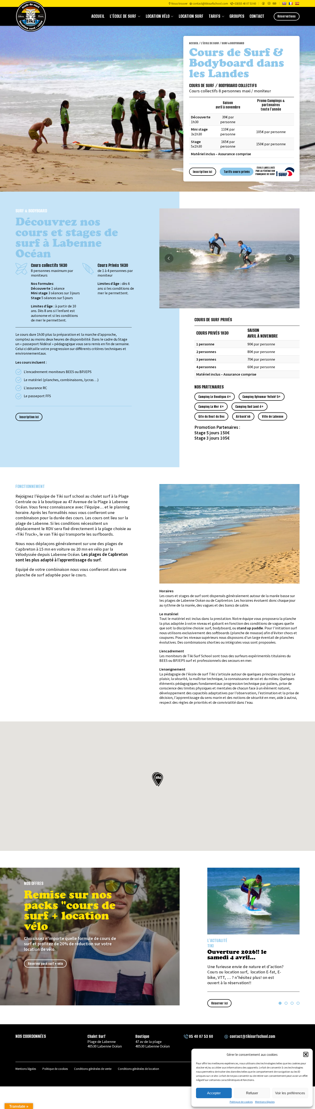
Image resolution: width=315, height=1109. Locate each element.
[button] (305, 1054)
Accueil (97, 16)
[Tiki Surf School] (30, 16)
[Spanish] (297, 3)
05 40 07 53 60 (201, 1036)
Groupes (236, 16)
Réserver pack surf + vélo (45, 963)
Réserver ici (219, 1003)
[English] (284, 3)
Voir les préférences (290, 1093)
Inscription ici (202, 171)
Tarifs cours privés (237, 171)
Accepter (214, 1093)
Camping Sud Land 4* (249, 406)
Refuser (252, 1093)
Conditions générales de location (138, 1069)
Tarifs (214, 16)
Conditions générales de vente (92, 1069)
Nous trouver (179, 3)
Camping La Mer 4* (211, 406)
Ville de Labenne (272, 416)
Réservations (286, 16)
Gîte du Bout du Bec (211, 416)
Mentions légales (265, 1101)
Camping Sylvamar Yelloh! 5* (261, 396)
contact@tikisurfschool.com (210, 3)
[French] (290, 3)
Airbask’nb (243, 416)
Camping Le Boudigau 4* (214, 396)
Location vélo (157, 16)
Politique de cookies (241, 1101)
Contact (257, 16)
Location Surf (191, 16)
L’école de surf (123, 16)
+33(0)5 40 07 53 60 (244, 3)
